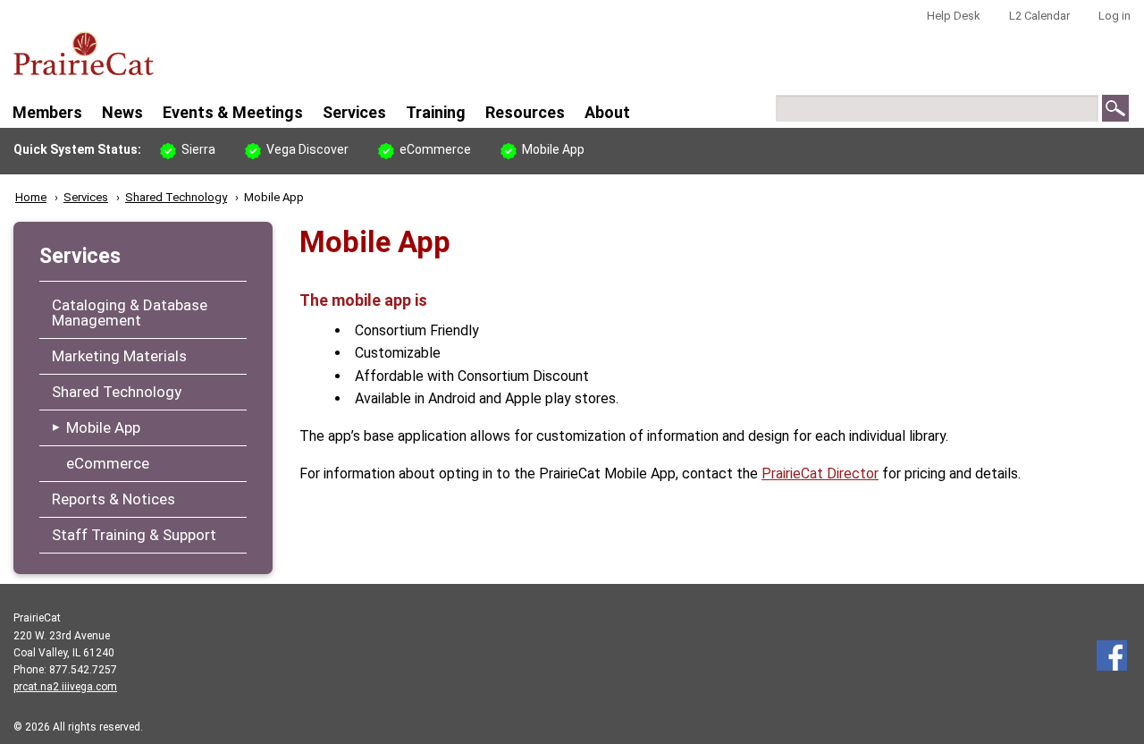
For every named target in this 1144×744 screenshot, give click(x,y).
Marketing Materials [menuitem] (119, 357)
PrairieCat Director (820, 473)
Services (85, 197)
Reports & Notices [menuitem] (113, 500)
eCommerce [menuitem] (107, 464)
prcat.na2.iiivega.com (65, 687)
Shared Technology (176, 197)
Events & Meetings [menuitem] (233, 112)
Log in (1114, 15)
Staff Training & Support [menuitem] (134, 536)
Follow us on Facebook (1112, 655)
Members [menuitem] (47, 112)
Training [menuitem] (436, 112)
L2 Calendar (1039, 15)
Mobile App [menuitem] (103, 428)
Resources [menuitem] (525, 112)
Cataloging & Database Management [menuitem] (129, 313)
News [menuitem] (122, 112)
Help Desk (953, 15)
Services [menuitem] (354, 112)
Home (30, 197)
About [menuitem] (607, 112)
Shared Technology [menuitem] (116, 393)
